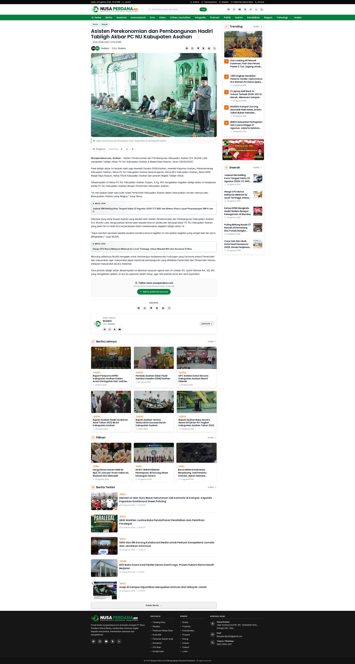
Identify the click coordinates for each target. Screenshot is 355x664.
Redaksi (225, 2)
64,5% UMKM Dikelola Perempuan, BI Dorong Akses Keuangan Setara (151, 472)
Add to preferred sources (155, 292)
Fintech (185, 647)
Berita (109, 17)
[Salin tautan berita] (214, 48)
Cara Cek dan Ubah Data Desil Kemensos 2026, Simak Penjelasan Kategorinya (237, 246)
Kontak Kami (158, 651)
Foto (152, 17)
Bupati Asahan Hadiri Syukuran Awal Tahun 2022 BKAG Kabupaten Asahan (110, 422)
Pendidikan (253, 17)
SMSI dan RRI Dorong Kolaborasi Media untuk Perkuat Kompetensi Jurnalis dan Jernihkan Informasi (166, 544)
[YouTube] (120, 329)
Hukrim (239, 17)
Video (162, 17)
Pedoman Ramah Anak (163, 639)
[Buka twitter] (245, 9)
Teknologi (282, 17)
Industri (185, 643)
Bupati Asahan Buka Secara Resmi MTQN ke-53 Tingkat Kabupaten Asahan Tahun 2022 (196, 422)
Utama (196, 2)
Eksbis (96, 466)
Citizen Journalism (180, 17)
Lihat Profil (205, 324)
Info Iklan (157, 647)
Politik (227, 17)
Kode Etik (157, 635)
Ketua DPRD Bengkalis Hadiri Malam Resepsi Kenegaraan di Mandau (237, 211)
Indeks (298, 17)
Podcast (215, 17)
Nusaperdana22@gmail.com (229, 636)
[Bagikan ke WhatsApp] (192, 48)
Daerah (105, 24)
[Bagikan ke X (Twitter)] (203, 48)
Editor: (119, 48)
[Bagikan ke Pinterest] (209, 48)
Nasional (121, 17)
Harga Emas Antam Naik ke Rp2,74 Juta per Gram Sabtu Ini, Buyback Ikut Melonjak (111, 472)
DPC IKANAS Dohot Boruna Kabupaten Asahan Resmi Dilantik (193, 378)
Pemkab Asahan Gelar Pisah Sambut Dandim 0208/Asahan (153, 377)
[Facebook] (228, 9)
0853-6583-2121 (224, 644)
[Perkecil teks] (121, 149)
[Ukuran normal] (127, 149)
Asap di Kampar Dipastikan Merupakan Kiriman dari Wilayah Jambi (162, 587)
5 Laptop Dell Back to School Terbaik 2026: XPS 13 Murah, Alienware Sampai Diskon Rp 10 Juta (246, 96)
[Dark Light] (262, 9)
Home (95, 24)
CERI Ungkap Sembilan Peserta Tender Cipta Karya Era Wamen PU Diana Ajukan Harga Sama (246, 80)
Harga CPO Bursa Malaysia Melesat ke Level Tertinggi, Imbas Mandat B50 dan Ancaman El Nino (142, 249)
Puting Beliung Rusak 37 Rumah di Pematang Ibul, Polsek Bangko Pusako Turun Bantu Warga (237, 230)
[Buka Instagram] (234, 9)
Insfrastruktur (188, 630)
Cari (203, 9)
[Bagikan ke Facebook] (187, 48)
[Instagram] (110, 329)
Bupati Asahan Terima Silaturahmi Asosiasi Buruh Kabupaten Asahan (151, 422)
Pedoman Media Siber (243, 2)
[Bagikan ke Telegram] (198, 48)
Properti (186, 635)
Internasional (138, 17)
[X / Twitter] (112, 641)
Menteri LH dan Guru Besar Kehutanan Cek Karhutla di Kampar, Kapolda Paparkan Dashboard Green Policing (165, 499)
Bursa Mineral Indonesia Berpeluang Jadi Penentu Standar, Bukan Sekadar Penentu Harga (192, 474)
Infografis (200, 17)
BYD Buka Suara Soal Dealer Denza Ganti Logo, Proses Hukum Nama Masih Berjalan (166, 566)
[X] (115, 329)
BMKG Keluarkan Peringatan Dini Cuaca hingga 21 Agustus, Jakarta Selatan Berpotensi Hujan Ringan (246, 126)
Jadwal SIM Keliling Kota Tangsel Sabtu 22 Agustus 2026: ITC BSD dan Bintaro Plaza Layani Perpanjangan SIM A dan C (153, 210)
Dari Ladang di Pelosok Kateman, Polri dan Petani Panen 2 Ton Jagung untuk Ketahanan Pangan (245, 65)
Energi (185, 639)
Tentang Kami (210, 2)
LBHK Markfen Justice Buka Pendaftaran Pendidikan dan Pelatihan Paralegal (162, 521)
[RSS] (256, 9)
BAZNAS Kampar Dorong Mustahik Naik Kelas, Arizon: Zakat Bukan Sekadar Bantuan (246, 111)
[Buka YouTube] (239, 9)
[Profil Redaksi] (97, 324)
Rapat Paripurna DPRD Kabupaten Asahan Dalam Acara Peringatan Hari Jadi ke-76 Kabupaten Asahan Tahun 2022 (110, 381)
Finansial (186, 626)
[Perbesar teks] (132, 149)
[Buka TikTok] (250, 9)
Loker (185, 651)
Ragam (268, 17)
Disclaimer (157, 643)
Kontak (261, 2)
